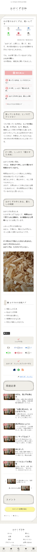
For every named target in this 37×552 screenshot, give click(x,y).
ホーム (10, 533)
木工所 (27, 536)
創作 (9, 539)
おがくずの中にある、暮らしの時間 (17, 97)
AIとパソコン (27, 539)
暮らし (7, 333)
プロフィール (9, 542)
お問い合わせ (27, 542)
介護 (9, 536)
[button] (29, 34)
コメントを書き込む (19, 509)
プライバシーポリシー (18, 545)
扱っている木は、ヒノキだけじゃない (17, 81)
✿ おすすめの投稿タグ (14, 104)
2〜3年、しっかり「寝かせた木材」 (17, 89)
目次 (17, 73)
